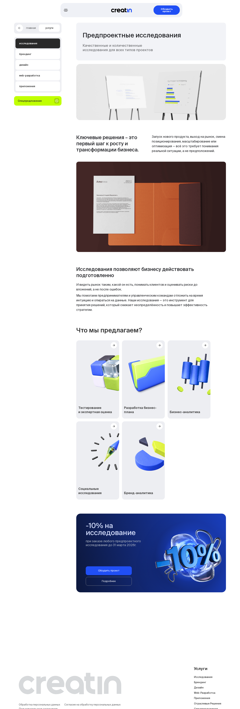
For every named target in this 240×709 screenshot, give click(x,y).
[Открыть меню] (66, 10)
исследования (203, 677)
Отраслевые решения (207, 703)
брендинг (200, 682)
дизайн (199, 687)
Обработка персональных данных (39, 704)
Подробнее (109, 581)
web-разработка (204, 692)
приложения (202, 698)
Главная (31, 28)
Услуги (49, 28)
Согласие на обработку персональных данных (92, 704)
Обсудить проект (167, 10)
